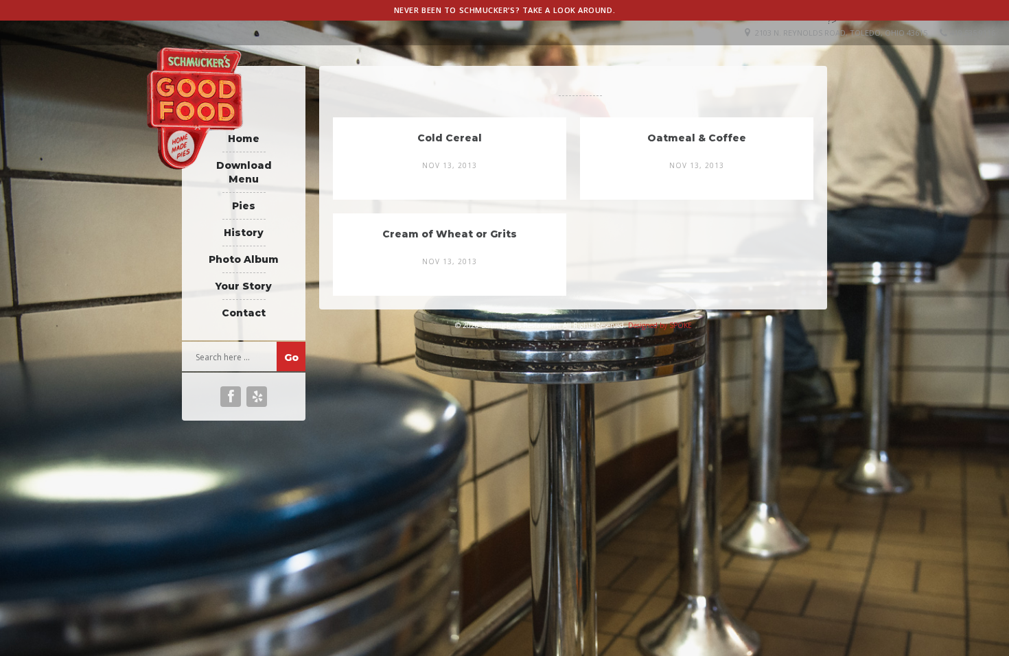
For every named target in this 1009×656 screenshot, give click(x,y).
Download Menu (244, 172)
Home (243, 138)
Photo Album (244, 259)
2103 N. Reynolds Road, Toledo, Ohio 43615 (841, 32)
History (244, 232)
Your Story (244, 286)
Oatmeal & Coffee (696, 138)
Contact (244, 313)
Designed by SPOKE (660, 325)
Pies (243, 206)
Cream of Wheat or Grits (449, 234)
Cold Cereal (449, 138)
